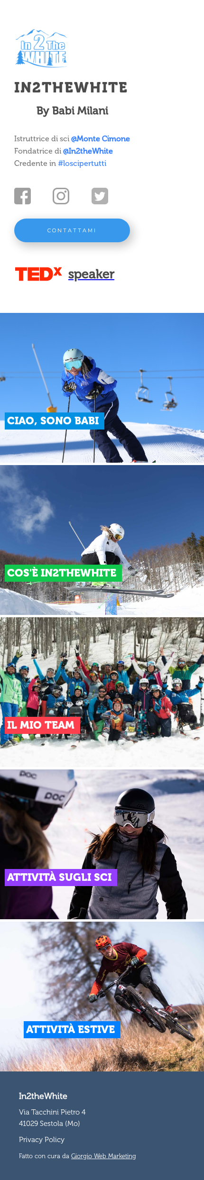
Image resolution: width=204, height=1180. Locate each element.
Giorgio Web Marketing (103, 1156)
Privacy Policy (42, 1139)
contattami (72, 230)
